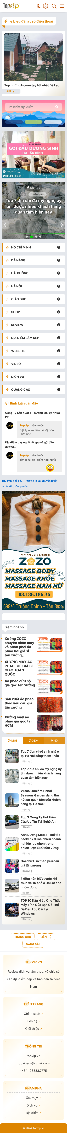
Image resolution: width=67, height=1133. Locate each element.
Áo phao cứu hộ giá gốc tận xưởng (20, 683)
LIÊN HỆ (46, 937)
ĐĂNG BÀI (33, 944)
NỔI (56, 740)
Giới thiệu (32, 1028)
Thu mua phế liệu (12, 480)
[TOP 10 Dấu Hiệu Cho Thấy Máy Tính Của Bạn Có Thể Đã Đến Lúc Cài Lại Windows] (12, 910)
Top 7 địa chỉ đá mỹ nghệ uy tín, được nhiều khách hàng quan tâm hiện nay (33, 206)
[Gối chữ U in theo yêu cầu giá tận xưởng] (12, 866)
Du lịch (26, 892)
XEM (34, 740)
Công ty (26, 827)
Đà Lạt (11, 91)
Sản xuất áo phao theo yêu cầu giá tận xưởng (19, 703)
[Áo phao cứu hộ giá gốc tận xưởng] (50, 686)
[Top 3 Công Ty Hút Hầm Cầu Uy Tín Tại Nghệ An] (12, 822)
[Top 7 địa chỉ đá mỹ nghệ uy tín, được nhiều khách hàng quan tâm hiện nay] (12, 776)
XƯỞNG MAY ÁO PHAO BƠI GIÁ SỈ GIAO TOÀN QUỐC (19, 668)
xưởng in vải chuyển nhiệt (41, 480)
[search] (57, 107)
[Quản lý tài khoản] (45, 6)
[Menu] (61, 6)
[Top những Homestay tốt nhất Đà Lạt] (33, 80)
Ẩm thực (32, 1098)
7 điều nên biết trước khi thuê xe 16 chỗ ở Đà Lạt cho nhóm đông (41, 883)
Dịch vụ (34, 187)
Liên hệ (32, 1021)
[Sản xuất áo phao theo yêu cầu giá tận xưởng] (50, 704)
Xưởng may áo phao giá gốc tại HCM (18, 721)
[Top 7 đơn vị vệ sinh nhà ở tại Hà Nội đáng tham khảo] (12, 756)
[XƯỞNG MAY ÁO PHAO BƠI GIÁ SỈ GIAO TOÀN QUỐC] (50, 668)
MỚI (14, 740)
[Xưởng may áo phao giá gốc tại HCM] (50, 723)
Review (26, 871)
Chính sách (32, 1013)
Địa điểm (32, 1113)
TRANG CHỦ (22, 937)
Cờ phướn (21, 486)
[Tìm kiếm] (54, 6)
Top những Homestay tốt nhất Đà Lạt (31, 85)
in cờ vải (7, 486)
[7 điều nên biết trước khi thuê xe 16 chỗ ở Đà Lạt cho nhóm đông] (12, 885)
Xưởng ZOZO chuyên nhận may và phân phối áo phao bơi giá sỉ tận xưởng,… (19, 647)
